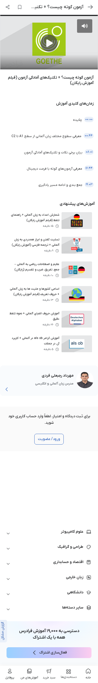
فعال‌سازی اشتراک (53, 652)
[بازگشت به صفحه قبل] (90, 7)
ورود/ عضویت (49, 439)
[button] (49, 533)
